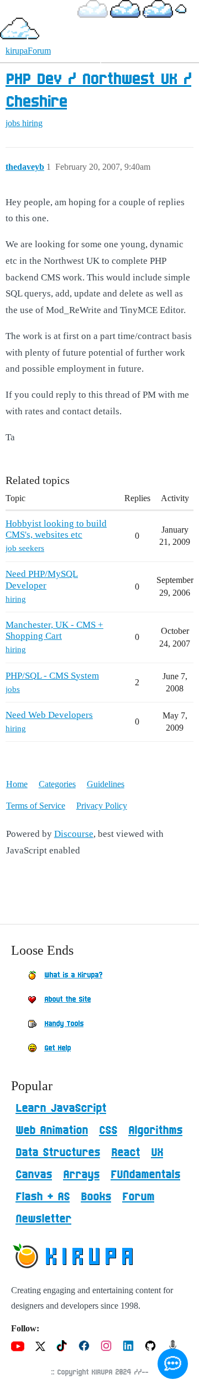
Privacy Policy (101, 805)
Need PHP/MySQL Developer (42, 579)
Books (96, 1197)
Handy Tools (63, 1023)
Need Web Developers (49, 715)
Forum (138, 1197)
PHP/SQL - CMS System (52, 675)
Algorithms (155, 1130)
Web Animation (51, 1130)
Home (17, 784)
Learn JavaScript (60, 1108)
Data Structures (57, 1152)
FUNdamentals (145, 1174)
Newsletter (43, 1219)
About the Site (67, 999)
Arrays (81, 1174)
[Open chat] (173, 1364)
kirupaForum (28, 50)
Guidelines (105, 784)
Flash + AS (42, 1197)
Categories (57, 784)
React (125, 1152)
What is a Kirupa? (73, 975)
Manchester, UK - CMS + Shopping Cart (54, 630)
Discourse (73, 834)
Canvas (33, 1174)
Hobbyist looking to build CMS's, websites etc (56, 529)
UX (157, 1152)
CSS (108, 1130)
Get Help (57, 1048)
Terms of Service (35, 805)
